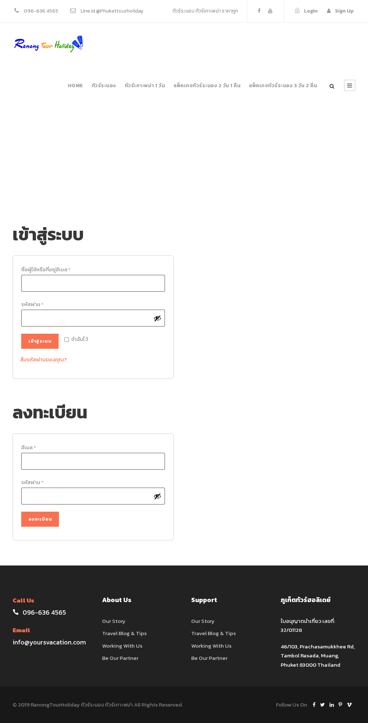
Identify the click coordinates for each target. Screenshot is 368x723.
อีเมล (30, 448)
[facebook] (259, 11)
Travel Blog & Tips (124, 633)
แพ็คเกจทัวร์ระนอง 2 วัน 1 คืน (207, 85)
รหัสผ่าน (34, 305)
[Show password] (157, 318)
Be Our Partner (120, 658)
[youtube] (270, 11)
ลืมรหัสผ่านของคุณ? (43, 359)
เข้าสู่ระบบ (39, 341)
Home (75, 85)
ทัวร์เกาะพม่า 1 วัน (145, 85)
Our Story (113, 621)
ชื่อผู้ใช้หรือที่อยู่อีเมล (47, 270)
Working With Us (122, 646)
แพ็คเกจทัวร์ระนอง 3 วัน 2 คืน (283, 85)
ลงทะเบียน (40, 519)
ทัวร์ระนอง (104, 85)
